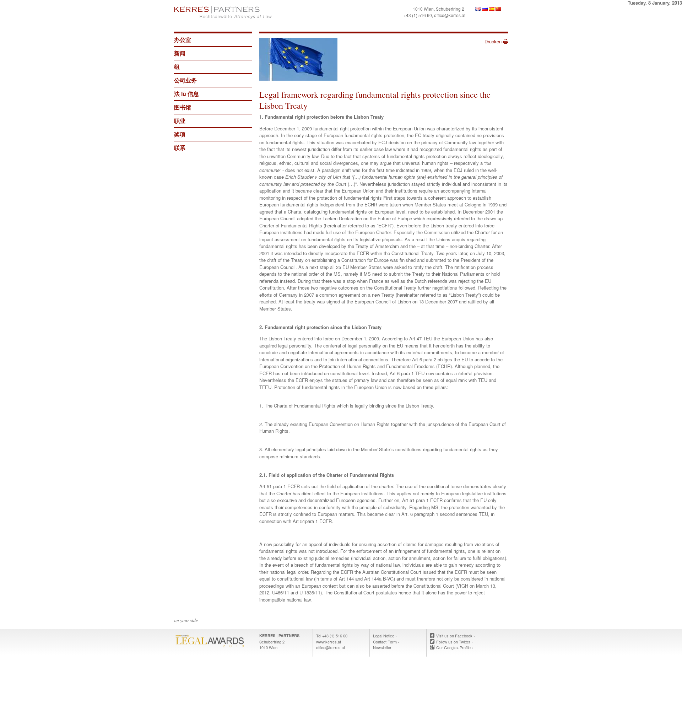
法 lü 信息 (186, 94)
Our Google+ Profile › (454, 647)
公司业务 (185, 80)
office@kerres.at (449, 15)
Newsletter (382, 647)
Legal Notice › (385, 635)
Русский (485, 9)
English (478, 9)
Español (491, 9)
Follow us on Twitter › (454, 642)
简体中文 (498, 9)
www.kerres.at (328, 642)
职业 (179, 121)
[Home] (255, 12)
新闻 (179, 53)
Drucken (494, 41)
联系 (179, 148)
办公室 (182, 40)
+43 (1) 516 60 (418, 15)
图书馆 (182, 107)
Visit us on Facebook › (455, 635)
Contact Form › (386, 642)
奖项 (179, 134)
